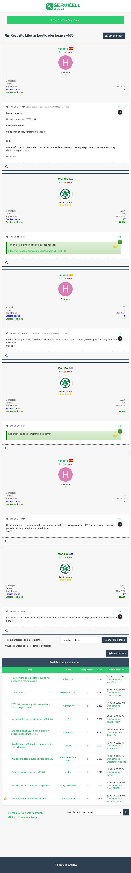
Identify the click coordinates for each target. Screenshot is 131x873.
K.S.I (68, 719)
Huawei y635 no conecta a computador (31, 785)
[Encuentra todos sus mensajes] (6, 166)
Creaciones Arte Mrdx (68, 759)
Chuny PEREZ (113, 788)
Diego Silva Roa (68, 785)
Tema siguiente (32, 640)
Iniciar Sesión (58, 20)
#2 (119, 237)
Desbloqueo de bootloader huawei (29, 798)
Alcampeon (112, 748)
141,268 (121, 222)
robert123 (68, 679)
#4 (119, 426)
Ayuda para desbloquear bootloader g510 (32, 759)
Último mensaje (114, 679)
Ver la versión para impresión (27, 813)
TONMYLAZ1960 (68, 692)
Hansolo (62, 48)
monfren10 (68, 705)
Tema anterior (14, 640)
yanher (68, 772)
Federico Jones (114, 801)
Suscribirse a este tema (24, 817)
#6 (119, 611)
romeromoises (68, 798)
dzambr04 (68, 732)
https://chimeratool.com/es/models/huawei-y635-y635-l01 (37, 251)
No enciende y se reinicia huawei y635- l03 (32, 719)
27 (124, 219)
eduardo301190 (114, 722)
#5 (119, 519)
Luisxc (68, 745)
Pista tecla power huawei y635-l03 (28, 772)
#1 (119, 107)
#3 (119, 333)
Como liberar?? (19, 692)
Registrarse (74, 20)
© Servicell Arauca (65, 864)
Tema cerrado (115, 35)
